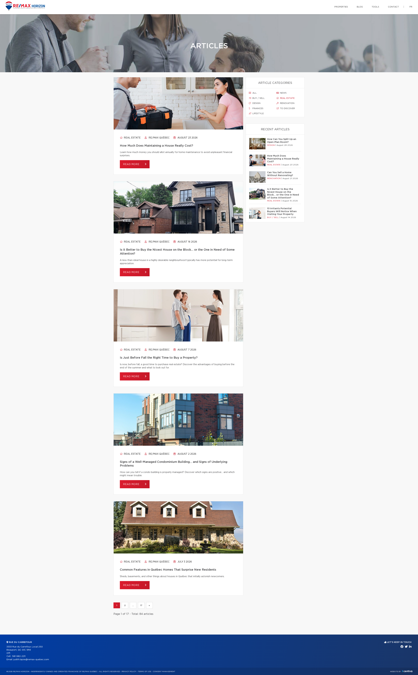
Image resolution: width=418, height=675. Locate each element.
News (283, 93)
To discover (287, 108)
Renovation (286, 103)
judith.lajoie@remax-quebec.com (31, 660)
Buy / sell (258, 98)
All (254, 93)
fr (411, 7)
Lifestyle (258, 114)
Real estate (132, 138)
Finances (257, 108)
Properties (341, 7)
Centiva (407, 671)
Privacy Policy (129, 671)
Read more (131, 164)
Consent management (164, 671)
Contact (393, 7)
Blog (360, 7)
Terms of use (144, 671)
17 (141, 605)
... (133, 605)
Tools (375, 7)
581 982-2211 (18, 656)
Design (256, 103)
